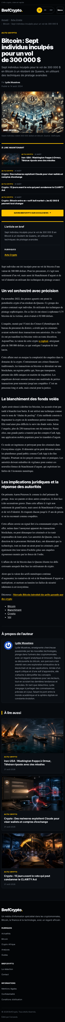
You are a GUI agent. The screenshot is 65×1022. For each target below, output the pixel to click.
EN (45, 10)
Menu (60, 10)
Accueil (5, 20)
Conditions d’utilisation (12, 999)
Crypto (12, 613)
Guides (5, 955)
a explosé (43, 341)
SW (51, 10)
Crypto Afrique (8, 944)
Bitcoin (11, 606)
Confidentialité (8, 994)
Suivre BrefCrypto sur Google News (32, 213)
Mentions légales (9, 989)
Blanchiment (14, 609)
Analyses (6, 950)
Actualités (6, 933)
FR (40, 10)
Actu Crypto (16, 20)
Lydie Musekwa (12, 82)
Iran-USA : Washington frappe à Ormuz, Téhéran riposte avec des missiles (41, 159)
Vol (9, 617)
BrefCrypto (12, 10)
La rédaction (7, 969)
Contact (5, 974)
